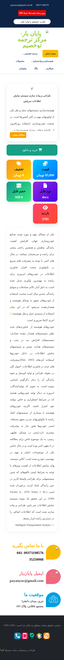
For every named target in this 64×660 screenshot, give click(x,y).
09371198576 (42, 5)
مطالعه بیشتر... (18, 135)
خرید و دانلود (30, 150)
